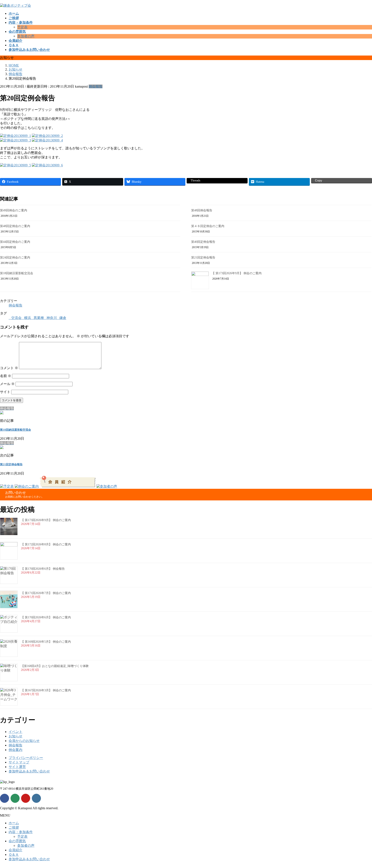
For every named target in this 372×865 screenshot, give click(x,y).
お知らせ (15, 736)
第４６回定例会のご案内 (207, 226)
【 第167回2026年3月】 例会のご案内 (46, 690)
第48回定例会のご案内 (15, 226)
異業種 (39, 318)
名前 (5, 376)
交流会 (16, 318)
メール (7, 384)
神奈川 (51, 318)
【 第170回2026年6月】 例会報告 (43, 568)
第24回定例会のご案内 (15, 257)
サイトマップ (19, 762)
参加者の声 (25, 36)
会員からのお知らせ (24, 741)
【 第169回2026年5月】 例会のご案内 (46, 641)
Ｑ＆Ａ (14, 854)
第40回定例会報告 (203, 241)
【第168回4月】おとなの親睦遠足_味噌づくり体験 (55, 666)
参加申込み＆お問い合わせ (29, 771)
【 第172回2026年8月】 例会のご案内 (46, 544)
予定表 (22, 27)
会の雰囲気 (17, 841)
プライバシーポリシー (26, 758)
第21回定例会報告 (203, 257)
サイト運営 (17, 767)
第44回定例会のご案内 (15, 241)
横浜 (27, 318)
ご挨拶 (14, 827)
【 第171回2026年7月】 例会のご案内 (46, 593)
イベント (15, 731)
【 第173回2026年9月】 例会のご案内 (237, 273)
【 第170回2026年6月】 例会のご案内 (46, 617)
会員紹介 (15, 850)
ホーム (14, 823)
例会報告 (95, 86)
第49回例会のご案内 (13, 210)
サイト (5, 392)
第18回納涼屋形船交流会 (16, 273)
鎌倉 (62, 318)
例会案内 (15, 750)
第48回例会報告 (201, 210)
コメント (9, 368)
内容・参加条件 (21, 832)
